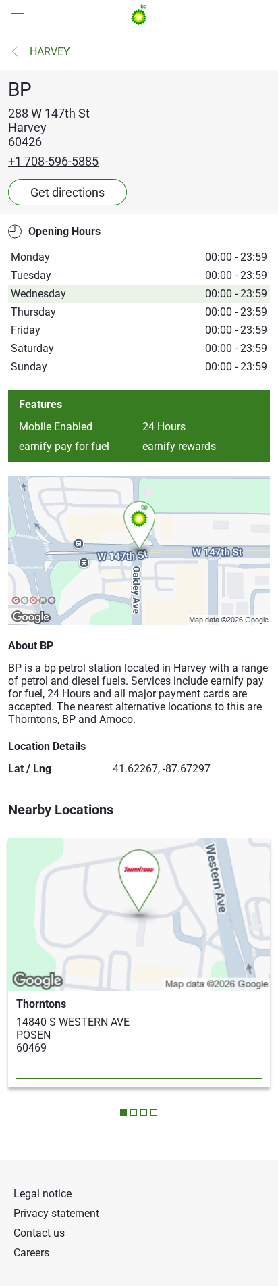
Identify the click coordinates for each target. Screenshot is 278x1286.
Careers (31, 1252)
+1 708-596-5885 (53, 161)
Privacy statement (56, 1213)
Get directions (67, 192)
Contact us (39, 1233)
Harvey (50, 51)
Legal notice (42, 1193)
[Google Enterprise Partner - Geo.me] (34, 601)
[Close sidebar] (13, 16)
